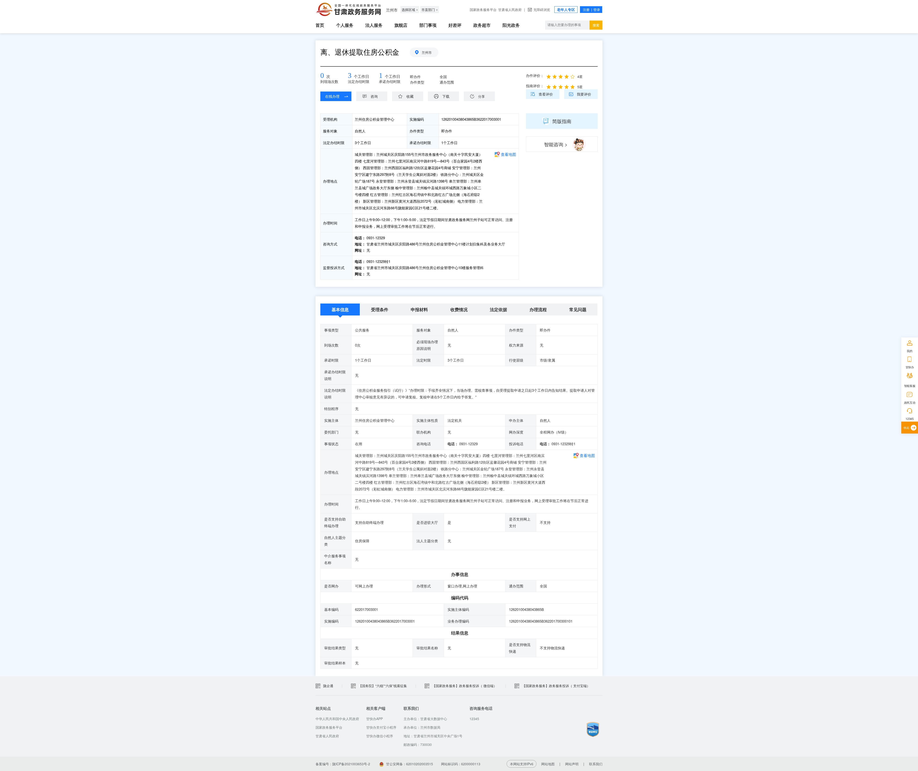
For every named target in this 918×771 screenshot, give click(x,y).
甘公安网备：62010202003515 (409, 763)
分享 (481, 96)
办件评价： (535, 75)
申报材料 (419, 309)
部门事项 (428, 25)
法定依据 (498, 309)
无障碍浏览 (541, 9)
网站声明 (572, 763)
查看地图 (508, 154)
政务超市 (482, 25)
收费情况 (459, 309)
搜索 (596, 25)
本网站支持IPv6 (521, 763)
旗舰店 (400, 25)
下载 (445, 96)
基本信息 (340, 309)
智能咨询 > (556, 144)
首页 (320, 25)
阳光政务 (511, 25)
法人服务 (373, 25)
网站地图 (548, 763)
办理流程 (538, 309)
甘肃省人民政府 (510, 9)
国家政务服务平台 (483, 9)
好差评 (454, 25)
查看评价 (546, 94)
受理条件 (379, 309)
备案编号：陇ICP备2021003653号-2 (343, 763)
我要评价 (584, 94)
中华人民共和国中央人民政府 (337, 718)
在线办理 (332, 96)
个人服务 (344, 25)
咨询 (374, 96)
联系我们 (595, 763)
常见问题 (577, 309)
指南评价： (535, 85)
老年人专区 (566, 9)
